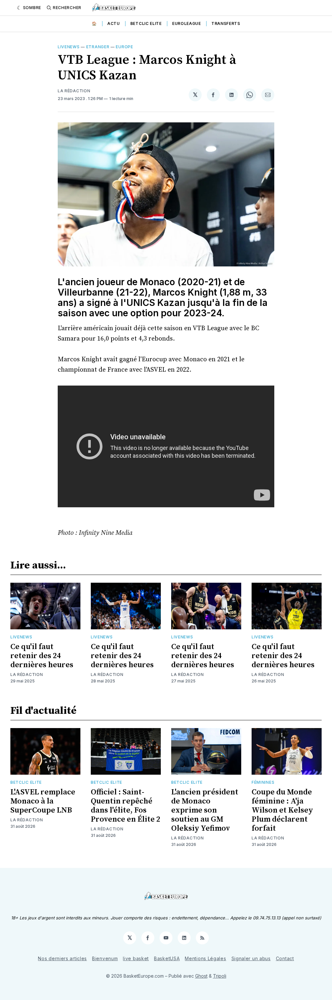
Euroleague (186, 23)
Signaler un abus (251, 958)
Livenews (69, 46)
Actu (113, 23)
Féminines (263, 782)
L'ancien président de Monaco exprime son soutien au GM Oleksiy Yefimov (204, 810)
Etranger (98, 46)
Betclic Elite (146, 23)
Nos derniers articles (62, 958)
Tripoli (219, 976)
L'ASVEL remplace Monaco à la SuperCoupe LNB (42, 801)
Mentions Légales (205, 958)
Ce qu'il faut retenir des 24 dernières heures (41, 656)
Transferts (225, 23)
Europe (124, 46)
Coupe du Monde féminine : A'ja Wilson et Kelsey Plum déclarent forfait (282, 810)
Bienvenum (105, 958)
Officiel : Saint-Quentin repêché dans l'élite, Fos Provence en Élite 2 (125, 805)
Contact (285, 958)
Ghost (201, 976)
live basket (136, 958)
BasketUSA (167, 958)
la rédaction (74, 90)
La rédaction (26, 674)
